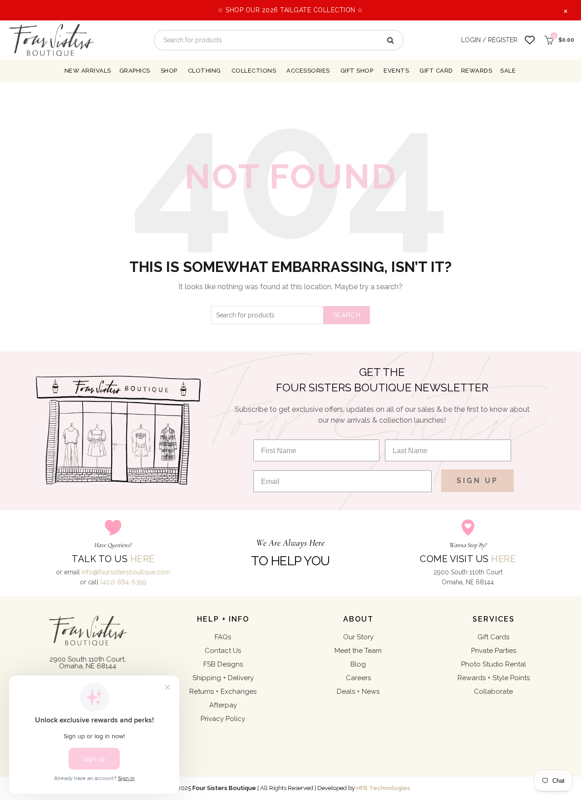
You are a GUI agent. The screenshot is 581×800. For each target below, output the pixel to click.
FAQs (223, 637)
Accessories (308, 70)
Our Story (358, 637)
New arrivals (87, 70)
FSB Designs (223, 664)
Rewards (476, 70)
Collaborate (493, 691)
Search (346, 315)
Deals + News (358, 691)
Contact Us (223, 651)
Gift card (436, 70)
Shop (169, 70)
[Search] (390, 40)
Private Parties (493, 651)
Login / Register (489, 40)
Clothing (204, 70)
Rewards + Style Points (494, 678)
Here (142, 558)
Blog (358, 664)
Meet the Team (358, 651)
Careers (358, 678)
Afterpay (223, 705)
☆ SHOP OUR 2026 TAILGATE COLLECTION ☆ (290, 10)
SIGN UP (477, 480)
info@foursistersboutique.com (126, 572)
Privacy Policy (223, 719)
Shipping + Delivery (223, 678)
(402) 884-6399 (123, 582)
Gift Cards (493, 637)
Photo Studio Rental (493, 664)
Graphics (134, 70)
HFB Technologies (383, 788)
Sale (508, 70)
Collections (253, 70)
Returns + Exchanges (222, 691)
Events (396, 70)
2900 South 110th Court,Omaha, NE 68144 (87, 662)
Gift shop (357, 70)
